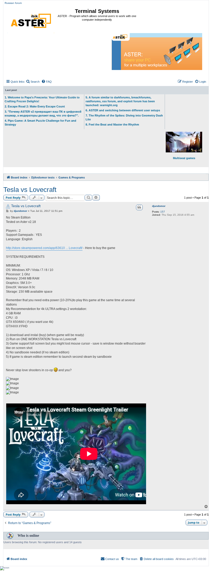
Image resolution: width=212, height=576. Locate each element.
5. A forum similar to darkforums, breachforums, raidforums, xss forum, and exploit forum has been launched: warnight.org (120, 101)
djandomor (158, 206)
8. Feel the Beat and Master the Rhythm (112, 124)
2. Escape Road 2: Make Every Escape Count (35, 106)
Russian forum (13, 3)
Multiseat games (184, 158)
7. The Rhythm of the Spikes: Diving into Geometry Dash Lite (124, 117)
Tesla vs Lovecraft (29, 189)
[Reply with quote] (139, 207)
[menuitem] (33, 82)
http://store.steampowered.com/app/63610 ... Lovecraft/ (44, 248)
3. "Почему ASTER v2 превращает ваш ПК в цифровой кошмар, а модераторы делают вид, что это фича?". (43, 113)
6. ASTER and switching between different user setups (123, 110)
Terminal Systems (97, 11)
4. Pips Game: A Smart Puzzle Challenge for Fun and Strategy (40, 122)
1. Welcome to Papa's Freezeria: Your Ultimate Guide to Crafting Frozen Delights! (42, 99)
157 (162, 211)
